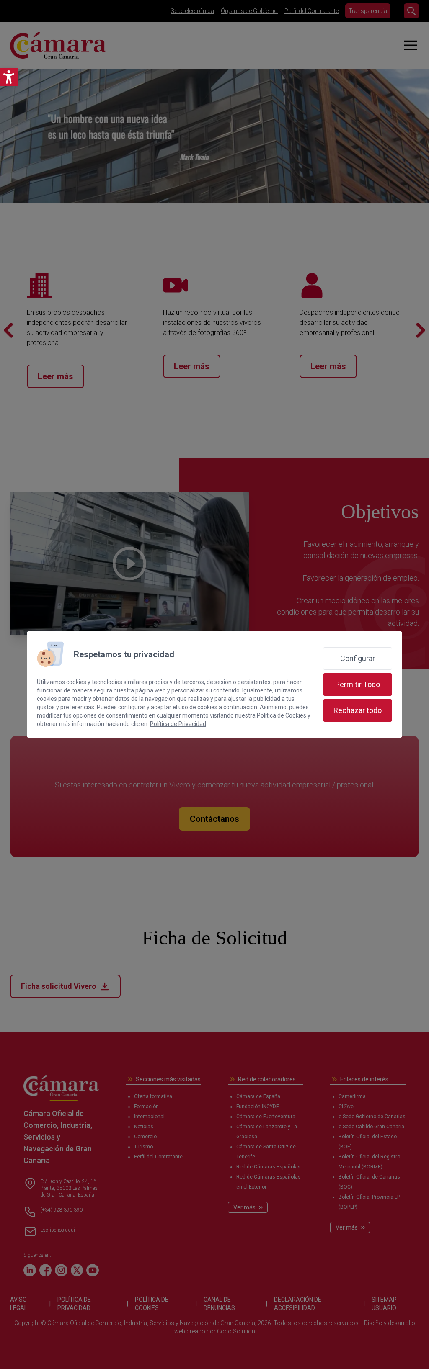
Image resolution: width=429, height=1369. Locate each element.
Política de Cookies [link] (281, 715)
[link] (9, 77)
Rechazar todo (357, 710)
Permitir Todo (357, 684)
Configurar (357, 658)
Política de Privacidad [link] (178, 724)
